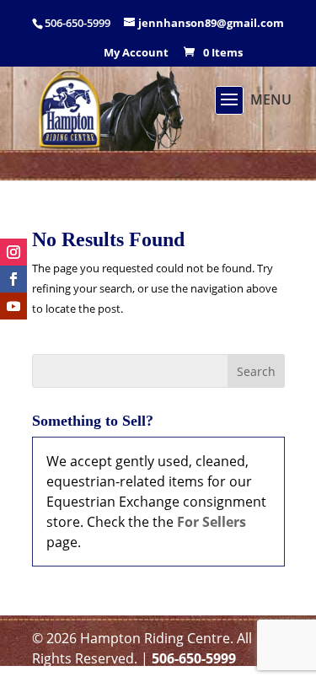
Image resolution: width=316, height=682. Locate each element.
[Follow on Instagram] (13, 252)
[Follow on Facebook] (13, 279)
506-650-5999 (194, 658)
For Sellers (211, 522)
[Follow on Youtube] (13, 306)
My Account (136, 53)
